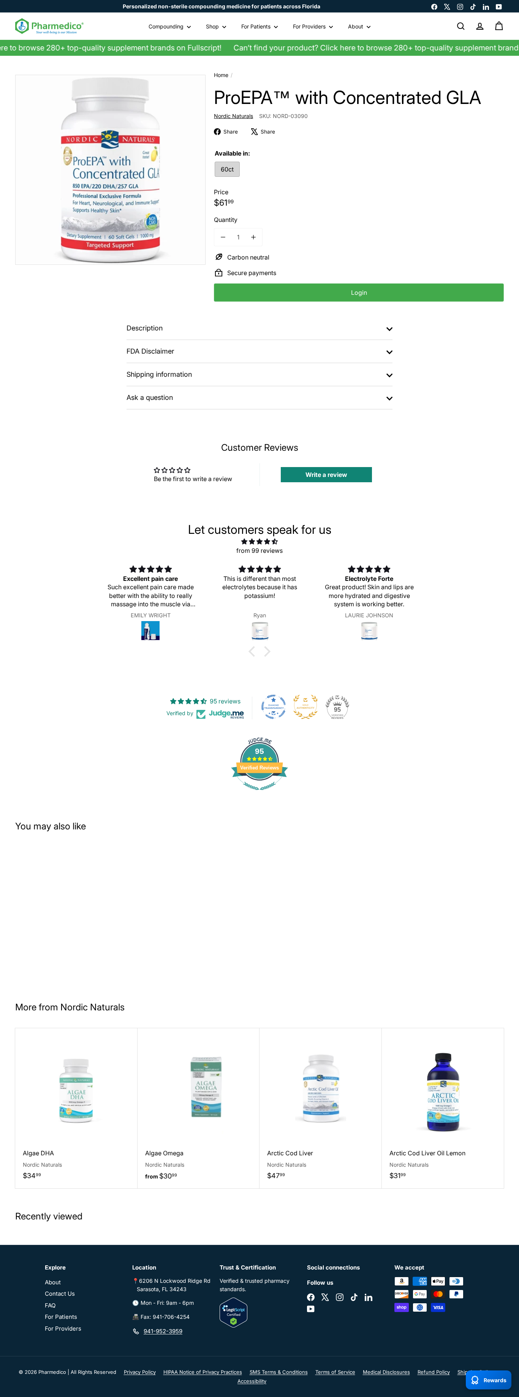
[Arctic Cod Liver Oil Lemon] (443, 1108)
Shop (213, 26)
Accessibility (251, 1381)
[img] (259, 541)
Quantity (225, 219)
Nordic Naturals (92, 1007)
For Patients (256, 26)
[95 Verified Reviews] (259, 794)
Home (221, 75)
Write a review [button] (326, 474)
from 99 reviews (259, 550)
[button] (253, 651)
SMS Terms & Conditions (279, 1372)
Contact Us (60, 1293)
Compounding (167, 26)
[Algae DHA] (76, 1108)
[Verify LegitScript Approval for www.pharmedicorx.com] (259, 1313)
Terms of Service (335, 1372)
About (356, 26)
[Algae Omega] (199, 1108)
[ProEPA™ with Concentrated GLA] (56, 913)
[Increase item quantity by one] (253, 237)
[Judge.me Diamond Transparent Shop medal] (273, 707)
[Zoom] (110, 169)
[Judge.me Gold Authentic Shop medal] (305, 707)
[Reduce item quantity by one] (223, 237)
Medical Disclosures (386, 1372)
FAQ (50, 1305)
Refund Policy (434, 1372)
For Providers (310, 26)
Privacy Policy (140, 1372)
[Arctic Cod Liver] (321, 1108)
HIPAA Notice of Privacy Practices (202, 1372)
